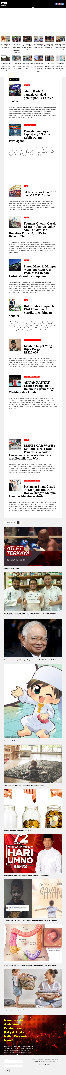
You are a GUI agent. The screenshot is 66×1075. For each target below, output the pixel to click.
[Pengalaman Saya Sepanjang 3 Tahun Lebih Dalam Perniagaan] (16, 130)
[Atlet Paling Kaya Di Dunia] (33, 547)
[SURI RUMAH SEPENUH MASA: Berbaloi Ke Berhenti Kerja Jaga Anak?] (33, 764)
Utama (33, 4)
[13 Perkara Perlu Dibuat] (33, 701)
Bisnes (26, 125)
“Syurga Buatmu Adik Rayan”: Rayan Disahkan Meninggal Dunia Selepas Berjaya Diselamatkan (30, 920)
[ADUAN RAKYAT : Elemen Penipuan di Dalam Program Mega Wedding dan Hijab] (16, 381)
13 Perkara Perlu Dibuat (11, 740)
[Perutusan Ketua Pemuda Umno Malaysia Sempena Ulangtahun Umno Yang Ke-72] (33, 854)
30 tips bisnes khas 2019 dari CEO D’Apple (40, 193)
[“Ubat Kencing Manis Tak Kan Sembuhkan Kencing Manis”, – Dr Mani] (38, 39)
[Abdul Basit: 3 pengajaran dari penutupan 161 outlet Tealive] (16, 90)
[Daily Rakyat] (4, 3)
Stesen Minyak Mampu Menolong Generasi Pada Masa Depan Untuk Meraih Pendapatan (32, 271)
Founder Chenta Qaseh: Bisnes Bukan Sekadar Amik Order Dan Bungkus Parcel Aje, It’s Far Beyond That (33, 230)
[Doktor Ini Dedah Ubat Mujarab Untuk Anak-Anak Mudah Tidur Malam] (5, 39)
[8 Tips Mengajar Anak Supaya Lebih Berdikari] (33, 988)
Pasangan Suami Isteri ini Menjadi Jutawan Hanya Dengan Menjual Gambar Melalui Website (33, 491)
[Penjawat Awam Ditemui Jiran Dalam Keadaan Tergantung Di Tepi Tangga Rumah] (27, 39)
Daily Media (48, 1063)
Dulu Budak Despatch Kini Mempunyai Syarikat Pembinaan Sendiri (31, 311)
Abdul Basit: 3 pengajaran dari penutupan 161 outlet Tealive (31, 96)
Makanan (27, 85)
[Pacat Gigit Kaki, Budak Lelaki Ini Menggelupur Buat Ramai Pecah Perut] (27, 59)
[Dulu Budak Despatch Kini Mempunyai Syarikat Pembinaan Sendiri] (16, 305)
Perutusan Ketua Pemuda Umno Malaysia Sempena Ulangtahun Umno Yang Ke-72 (27, 875)
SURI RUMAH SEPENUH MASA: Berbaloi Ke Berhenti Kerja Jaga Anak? (25, 785)
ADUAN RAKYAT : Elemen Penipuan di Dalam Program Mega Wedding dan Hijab (31, 387)
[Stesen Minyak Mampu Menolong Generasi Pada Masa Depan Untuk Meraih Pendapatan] (16, 265)
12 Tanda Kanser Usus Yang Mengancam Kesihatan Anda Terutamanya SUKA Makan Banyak (30, 965)
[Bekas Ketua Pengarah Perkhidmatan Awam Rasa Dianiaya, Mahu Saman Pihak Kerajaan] (60, 39)
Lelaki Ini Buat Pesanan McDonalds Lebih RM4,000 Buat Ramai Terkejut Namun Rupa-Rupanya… (49, 67)
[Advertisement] (33, 21)
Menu (51, 4)
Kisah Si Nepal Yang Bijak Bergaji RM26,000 (38, 349)
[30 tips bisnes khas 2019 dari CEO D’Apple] (16, 191)
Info (26, 186)
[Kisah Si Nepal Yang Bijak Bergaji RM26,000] (16, 345)
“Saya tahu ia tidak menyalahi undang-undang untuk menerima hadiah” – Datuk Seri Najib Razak (31, 660)
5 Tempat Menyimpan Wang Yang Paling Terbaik (17, 830)
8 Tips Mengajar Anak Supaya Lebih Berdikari (17, 1010)
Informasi (32, 340)
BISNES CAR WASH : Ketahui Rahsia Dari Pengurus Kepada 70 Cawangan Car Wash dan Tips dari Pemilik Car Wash (32, 452)
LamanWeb (47, 1064)
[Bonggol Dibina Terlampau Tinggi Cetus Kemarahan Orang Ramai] (49, 39)
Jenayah (32, 376)
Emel (5, 1064)
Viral (37, 376)
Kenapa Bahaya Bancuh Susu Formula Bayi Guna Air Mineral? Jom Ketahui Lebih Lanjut (60, 67)
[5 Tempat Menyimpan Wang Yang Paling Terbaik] (33, 809)
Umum (38, 340)
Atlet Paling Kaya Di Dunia (11, 568)
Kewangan (32, 125)
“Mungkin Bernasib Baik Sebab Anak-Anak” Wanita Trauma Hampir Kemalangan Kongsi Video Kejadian (6, 67)
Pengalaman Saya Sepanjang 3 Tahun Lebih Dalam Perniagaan (29, 136)
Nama (6, 1059)
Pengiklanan (42, 4)
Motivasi (32, 480)
